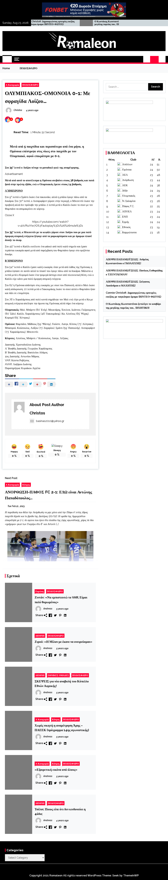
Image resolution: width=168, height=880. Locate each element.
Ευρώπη (39, 591)
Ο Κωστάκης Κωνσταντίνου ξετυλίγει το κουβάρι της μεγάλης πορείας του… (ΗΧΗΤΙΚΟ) (99, 23)
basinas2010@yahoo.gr (50, 421)
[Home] (7, 59)
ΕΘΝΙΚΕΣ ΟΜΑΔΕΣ (58, 675)
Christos (37, 413)
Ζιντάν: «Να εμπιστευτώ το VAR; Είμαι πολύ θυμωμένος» (61, 600)
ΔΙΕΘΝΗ (39, 635)
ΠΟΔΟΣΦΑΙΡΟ (30, 84)
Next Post (11, 478)
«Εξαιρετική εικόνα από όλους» (56, 769)
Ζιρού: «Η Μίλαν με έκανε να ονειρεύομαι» (63, 641)
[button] (146, 59)
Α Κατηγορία (12, 84)
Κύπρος (26, 484)
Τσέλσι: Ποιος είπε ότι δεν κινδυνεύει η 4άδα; (60, 811)
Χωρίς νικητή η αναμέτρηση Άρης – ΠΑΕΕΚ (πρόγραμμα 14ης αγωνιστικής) (62, 728)
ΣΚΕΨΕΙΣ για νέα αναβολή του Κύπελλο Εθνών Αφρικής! (62, 683)
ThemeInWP (131, 875)
